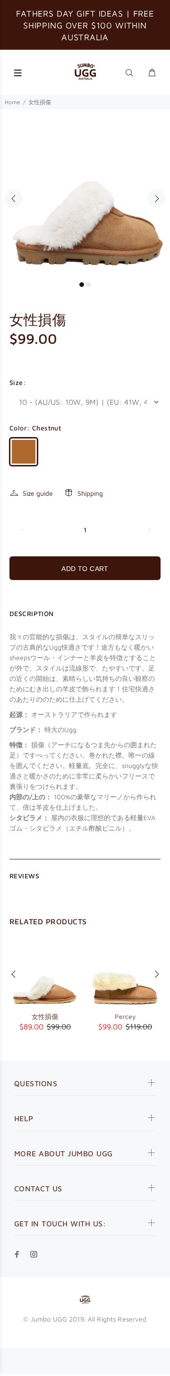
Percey (125, 1016)
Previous (14, 198)
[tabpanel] (85, 193)
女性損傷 (45, 1016)
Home (12, 102)
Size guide (38, 493)
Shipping (90, 493)
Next (156, 198)
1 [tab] (81, 284)
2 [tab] (88, 284)
